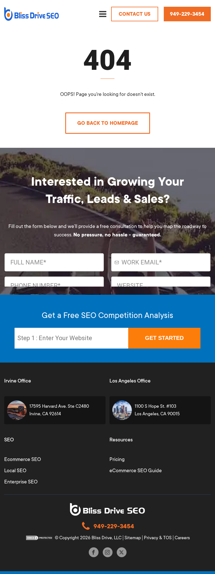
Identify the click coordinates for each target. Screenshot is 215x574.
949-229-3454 (187, 14)
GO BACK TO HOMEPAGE (107, 123)
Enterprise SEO (21, 482)
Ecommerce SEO (22, 459)
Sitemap (133, 537)
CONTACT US (135, 14)
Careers (182, 537)
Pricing (117, 459)
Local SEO (15, 470)
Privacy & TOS (158, 537)
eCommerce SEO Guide (135, 470)
